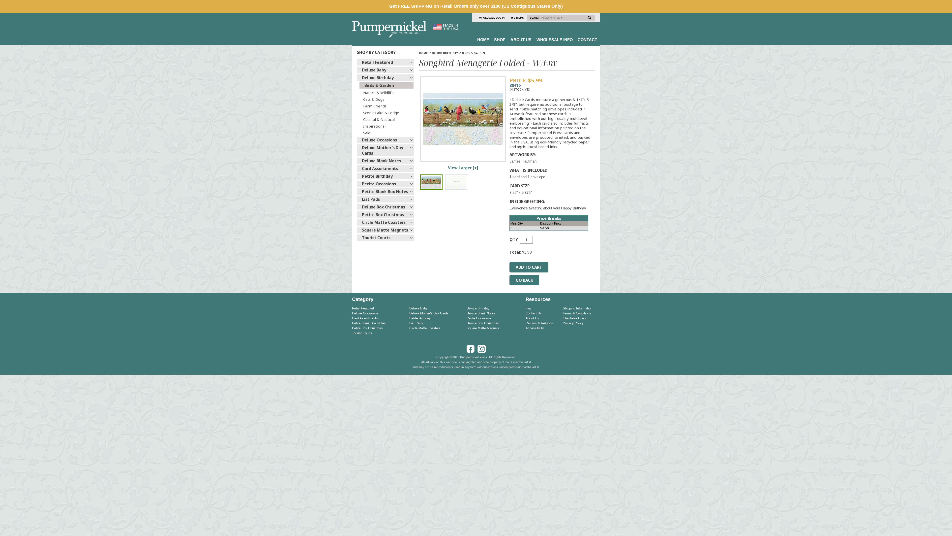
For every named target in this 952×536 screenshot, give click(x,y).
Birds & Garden (379, 85)
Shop (500, 40)
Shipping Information (577, 308)
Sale (366, 132)
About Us (521, 40)
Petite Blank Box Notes (385, 191)
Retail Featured (377, 62)
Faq (528, 308)
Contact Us (534, 313)
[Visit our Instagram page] (481, 352)
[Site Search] (589, 17)
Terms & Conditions (577, 313)
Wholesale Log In (492, 17)
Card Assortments (380, 168)
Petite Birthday (377, 176)
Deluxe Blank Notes (381, 161)
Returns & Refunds (539, 323)
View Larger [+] (463, 167)
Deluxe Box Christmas (383, 207)
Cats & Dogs (373, 99)
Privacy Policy (573, 323)
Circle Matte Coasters (384, 222)
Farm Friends (375, 105)
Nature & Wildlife (378, 92)
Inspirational (374, 126)
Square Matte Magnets (385, 230)
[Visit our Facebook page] (470, 352)
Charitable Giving (575, 318)
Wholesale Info (554, 40)
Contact (587, 40)
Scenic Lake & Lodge (381, 112)
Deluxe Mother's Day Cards (382, 150)
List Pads (371, 199)
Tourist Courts (376, 237)
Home (483, 40)
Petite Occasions (379, 184)
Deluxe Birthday (378, 77)
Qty (513, 239)
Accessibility (535, 328)
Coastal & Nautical (379, 119)
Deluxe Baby (374, 70)
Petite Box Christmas (383, 214)
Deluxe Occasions (379, 140)
